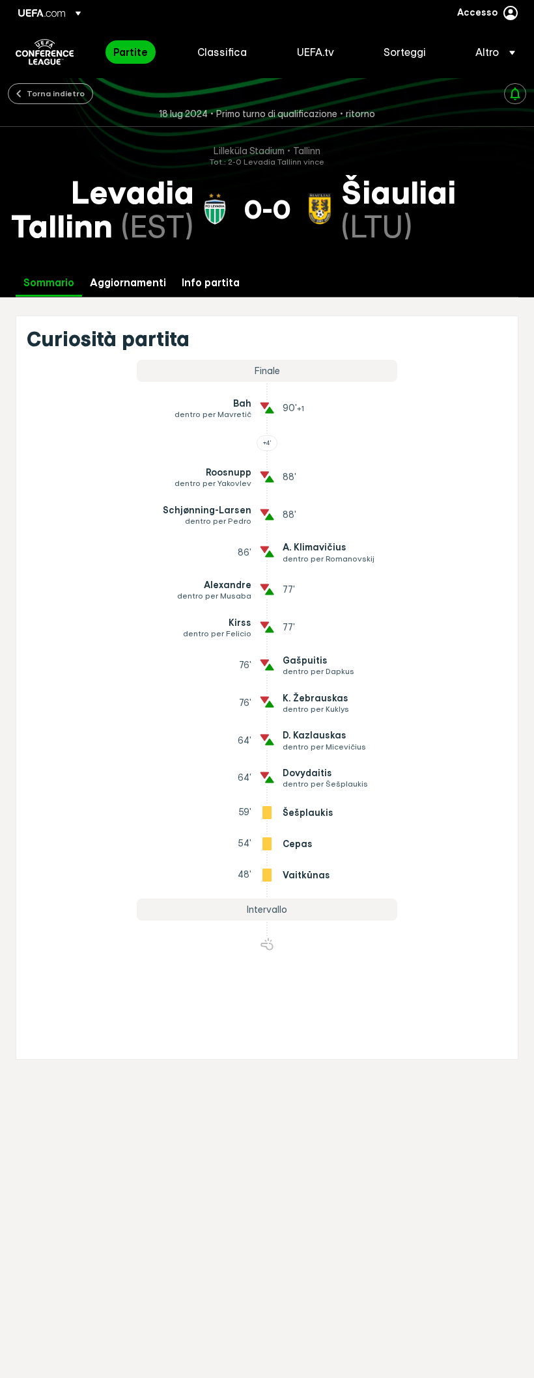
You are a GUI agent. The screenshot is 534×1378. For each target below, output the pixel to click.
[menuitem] (139, 52)
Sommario (48, 282)
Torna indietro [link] (56, 93)
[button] (491, 52)
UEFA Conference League (45, 52)
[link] (130, 52)
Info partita (211, 282)
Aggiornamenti (128, 282)
